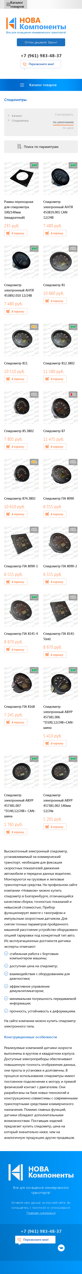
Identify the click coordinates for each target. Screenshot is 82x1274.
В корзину (18, 233)
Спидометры (20, 120)
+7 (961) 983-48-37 (41, 55)
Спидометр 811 (16, 363)
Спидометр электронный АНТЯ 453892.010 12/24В (19, 290)
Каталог (17, 115)
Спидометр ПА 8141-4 (21, 633)
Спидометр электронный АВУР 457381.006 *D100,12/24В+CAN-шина (58, 717)
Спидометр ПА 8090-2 (60, 566)
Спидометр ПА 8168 (19, 706)
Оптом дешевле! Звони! (41, 42)
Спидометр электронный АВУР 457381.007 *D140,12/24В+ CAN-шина (20, 805)
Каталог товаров (17, 4)
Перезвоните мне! (41, 64)
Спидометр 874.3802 (19, 498)
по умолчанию (63, 122)
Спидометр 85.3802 (19, 431)
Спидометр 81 (54, 285)
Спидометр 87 (54, 431)
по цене (68, 128)
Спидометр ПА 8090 (58, 498)
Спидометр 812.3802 (59, 363)
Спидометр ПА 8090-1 (21, 566)
